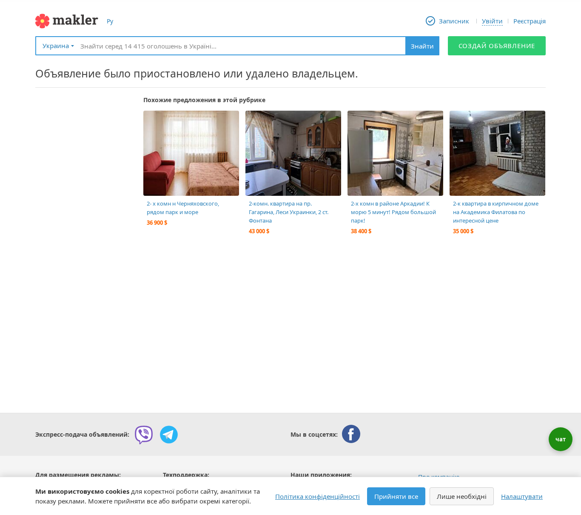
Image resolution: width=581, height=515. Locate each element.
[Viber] (143, 434)
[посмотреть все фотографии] (154, 121)
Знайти (422, 46)
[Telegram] (168, 434)
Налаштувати (522, 496)
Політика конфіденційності (317, 496)
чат (560, 439)
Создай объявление (497, 45)
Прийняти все (396, 496)
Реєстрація (529, 21)
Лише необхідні (462, 496)
